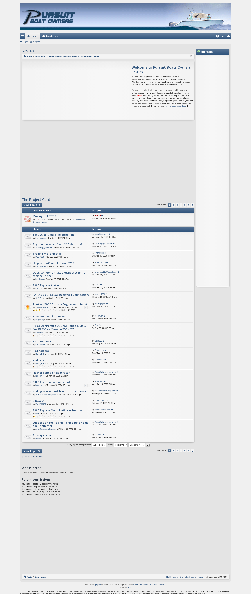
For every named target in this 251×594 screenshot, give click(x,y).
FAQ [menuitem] (218, 37)
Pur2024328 (40, 266)
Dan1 (37, 288)
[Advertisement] (56, 90)
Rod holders (41, 351)
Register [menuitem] (229, 37)
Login (25, 41)
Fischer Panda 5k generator (51, 372)
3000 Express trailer (46, 285)
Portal (29, 56)
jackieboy (39, 279)
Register (37, 41)
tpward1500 (100, 294)
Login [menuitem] (224, 37)
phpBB (98, 585)
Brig (96, 325)
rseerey (38, 376)
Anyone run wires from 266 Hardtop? (57, 244)
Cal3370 (98, 341)
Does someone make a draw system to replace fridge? (59, 274)
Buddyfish (39, 354)
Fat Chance (40, 345)
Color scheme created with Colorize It (150, 585)
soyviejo (39, 332)
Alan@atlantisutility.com (105, 372)
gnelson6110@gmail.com (106, 272)
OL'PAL (38, 298)
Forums (34, 36)
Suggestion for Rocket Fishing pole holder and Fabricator (61, 424)
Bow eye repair (43, 435)
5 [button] (184, 205)
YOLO (38, 219)
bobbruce (39, 385)
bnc (37, 413)
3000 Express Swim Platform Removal (58, 410)
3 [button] (177, 205)
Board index (40, 577)
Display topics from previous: (79, 445)
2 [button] (173, 205)
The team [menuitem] (173, 577)
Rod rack (38, 360)
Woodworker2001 (43, 307)
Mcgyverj (39, 320)
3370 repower (42, 341)
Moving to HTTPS (44, 216)
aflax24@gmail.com (44, 247)
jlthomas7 (99, 381)
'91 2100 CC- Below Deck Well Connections (61, 295)
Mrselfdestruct (101, 234)
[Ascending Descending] (136, 445)
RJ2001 (38, 438)
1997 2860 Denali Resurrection (53, 234)
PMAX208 (39, 257)
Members (51, 36)
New (30, 205)
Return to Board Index (34, 457)
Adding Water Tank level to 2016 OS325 (59, 391)
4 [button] (181, 205)
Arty (129, 587)
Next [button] (192, 205)
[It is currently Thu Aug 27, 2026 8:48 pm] (191, 56)
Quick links (23, 37)
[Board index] (49, 16)
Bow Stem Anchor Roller (49, 316)
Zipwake (38, 401)
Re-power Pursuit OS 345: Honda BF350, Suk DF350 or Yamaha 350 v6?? (59, 327)
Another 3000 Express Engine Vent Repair (60, 304)
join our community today (176, 106)
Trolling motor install (47, 253)
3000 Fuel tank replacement (51, 382)
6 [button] (188, 205)
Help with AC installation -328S (53, 263)
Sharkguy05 (100, 303)
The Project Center (38, 199)
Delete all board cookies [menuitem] (192, 577)
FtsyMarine (40, 238)
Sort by (110, 445)
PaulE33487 (40, 404)
